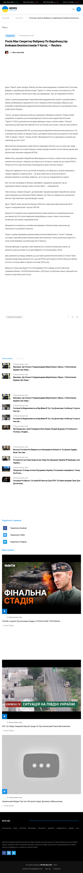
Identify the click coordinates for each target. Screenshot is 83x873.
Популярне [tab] (20, 358)
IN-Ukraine (6, 18)
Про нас (48, 869)
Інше (78, 828)
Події (15, 828)
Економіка (32, 828)
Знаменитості (62, 828)
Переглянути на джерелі (14, 317)
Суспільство (6, 828)
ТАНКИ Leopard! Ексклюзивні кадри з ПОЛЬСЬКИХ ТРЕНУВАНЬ (31, 621)
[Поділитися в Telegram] (77, 317)
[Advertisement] (41, 71)
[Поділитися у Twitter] (72, 317)
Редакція (56, 869)
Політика (22, 828)
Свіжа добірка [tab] (7, 358)
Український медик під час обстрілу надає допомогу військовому (32, 801)
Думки (71, 828)
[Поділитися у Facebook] (68, 317)
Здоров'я (51, 828)
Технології (19, 18)
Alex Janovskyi (18, 53)
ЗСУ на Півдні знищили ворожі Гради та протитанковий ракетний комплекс (36, 726)
